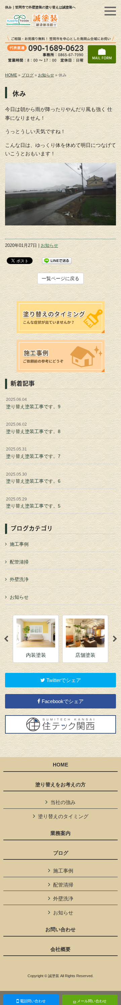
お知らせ (46, 75)
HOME (11, 75)
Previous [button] (6, 639)
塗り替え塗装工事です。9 (33, 403)
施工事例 (19, 544)
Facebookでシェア (62, 701)
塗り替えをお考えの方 (60, 784)
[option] (36, 639)
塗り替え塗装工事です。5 (33, 503)
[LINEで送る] (57, 260)
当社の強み (63, 802)
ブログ (28, 75)
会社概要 (60, 949)
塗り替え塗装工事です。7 (33, 453)
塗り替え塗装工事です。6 (33, 478)
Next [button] (115, 639)
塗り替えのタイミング (63, 816)
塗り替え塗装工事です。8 (33, 428)
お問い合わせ (60, 929)
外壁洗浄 (19, 579)
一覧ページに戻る (60, 278)
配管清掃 (19, 562)
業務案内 (60, 833)
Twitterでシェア (63, 680)
